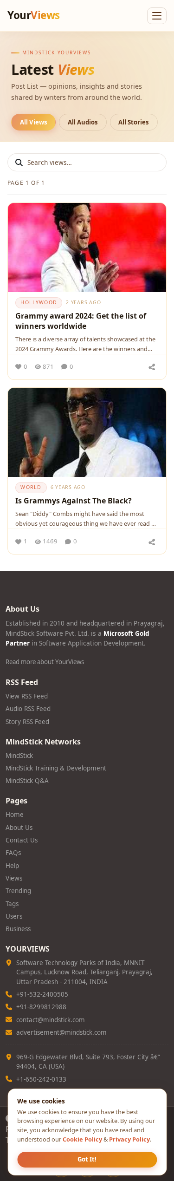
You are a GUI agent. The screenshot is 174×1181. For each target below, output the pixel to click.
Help (12, 865)
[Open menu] (157, 15)
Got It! (87, 1159)
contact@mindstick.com (50, 1020)
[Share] (152, 367)
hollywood (38, 302)
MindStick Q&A (27, 780)
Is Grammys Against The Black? (73, 501)
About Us (19, 827)
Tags (12, 904)
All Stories (133, 122)
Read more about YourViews (45, 662)
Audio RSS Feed (28, 709)
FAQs (13, 852)
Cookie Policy (82, 1139)
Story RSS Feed (27, 722)
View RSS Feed (27, 696)
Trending (18, 891)
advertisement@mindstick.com (61, 1032)
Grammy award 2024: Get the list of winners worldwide (80, 321)
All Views (33, 122)
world (30, 487)
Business (18, 929)
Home (15, 814)
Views (14, 878)
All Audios (83, 122)
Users (14, 916)
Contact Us (22, 840)
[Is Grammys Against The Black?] (87, 432)
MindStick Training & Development (56, 768)
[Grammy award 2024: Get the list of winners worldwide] (87, 247)
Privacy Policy (129, 1139)
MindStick (19, 755)
